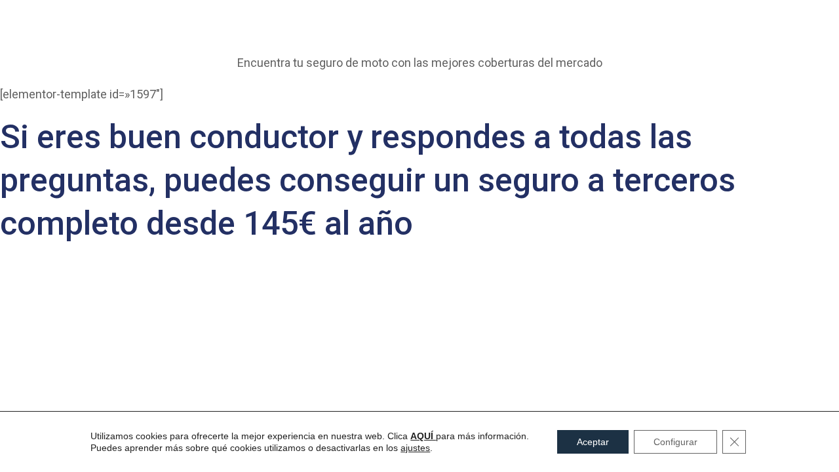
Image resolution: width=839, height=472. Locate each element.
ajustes (415, 447)
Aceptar (593, 442)
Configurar (675, 442)
